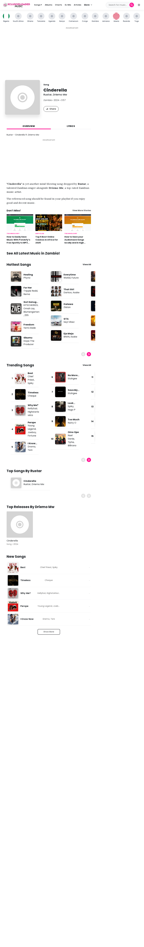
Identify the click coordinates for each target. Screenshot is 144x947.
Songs (37, 5)
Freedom (28, 324)
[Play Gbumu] (16, 341)
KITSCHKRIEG (30, 305)
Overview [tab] (28, 126)
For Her (27, 287)
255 (26, 315)
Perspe (32, 422)
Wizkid (67, 277)
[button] (139, 5)
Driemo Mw (60, 94)
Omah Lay (29, 308)
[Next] (89, 354)
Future (75, 277)
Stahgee (72, 378)
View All (87, 264)
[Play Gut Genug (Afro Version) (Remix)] (16, 309)
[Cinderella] (20, 524)
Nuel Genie (71, 437)
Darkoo (68, 292)
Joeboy (32, 432)
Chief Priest (31, 378)
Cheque (32, 395)
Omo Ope (73, 432)
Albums (48, 5)
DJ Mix (68, 5)
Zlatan (67, 307)
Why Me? (33, 405)
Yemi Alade (29, 327)
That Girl (69, 289)
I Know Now (27, 619)
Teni (30, 450)
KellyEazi (32, 408)
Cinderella (29, 481)
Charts (58, 5)
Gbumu (27, 337)
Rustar (47, 94)
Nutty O (72, 422)
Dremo (31, 446)
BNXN (66, 336)
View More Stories (81, 210)
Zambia (47, 100)
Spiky (30, 383)
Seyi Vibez (69, 322)
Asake (76, 292)
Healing (28, 274)
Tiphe (71, 442)
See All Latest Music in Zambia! (33, 253)
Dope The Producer (28, 342)
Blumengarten (31, 311)
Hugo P (71, 409)
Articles (77, 5)
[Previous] (83, 354)
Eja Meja (69, 333)
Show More (48, 631)
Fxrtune (32, 435)
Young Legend (32, 427)
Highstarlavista (54, 593)
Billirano (72, 445)
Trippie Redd (30, 290)
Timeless (33, 392)
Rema (26, 294)
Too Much (73, 419)
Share (53, 108)
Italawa (68, 304)
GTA (66, 318)
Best (30, 373)
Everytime (70, 274)
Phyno (26, 277)
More (87, 4)
